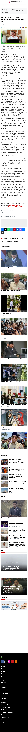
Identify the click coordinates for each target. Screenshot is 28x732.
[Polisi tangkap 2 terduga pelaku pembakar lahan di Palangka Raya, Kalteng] (4, 470)
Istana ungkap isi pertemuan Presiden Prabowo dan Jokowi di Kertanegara (12, 449)
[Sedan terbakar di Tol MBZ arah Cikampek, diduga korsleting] (4, 476)
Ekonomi (3, 682)
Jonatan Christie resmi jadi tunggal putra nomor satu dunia (16, 523)
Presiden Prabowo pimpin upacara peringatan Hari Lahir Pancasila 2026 (11, 358)
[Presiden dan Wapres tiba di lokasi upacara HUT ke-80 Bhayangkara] (14, 258)
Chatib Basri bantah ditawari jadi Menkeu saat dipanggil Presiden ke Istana (13, 289)
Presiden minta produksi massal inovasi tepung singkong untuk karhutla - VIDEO (12, 589)
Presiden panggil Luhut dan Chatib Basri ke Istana (13, 335)
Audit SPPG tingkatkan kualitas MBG (14, 644)
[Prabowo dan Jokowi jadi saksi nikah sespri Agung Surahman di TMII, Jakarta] (14, 372)
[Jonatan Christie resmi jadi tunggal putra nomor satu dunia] (4, 524)
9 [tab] (21, 595)
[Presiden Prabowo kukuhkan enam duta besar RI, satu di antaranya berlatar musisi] (14, 395)
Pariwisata (4, 685)
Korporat (3, 719)
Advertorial (4, 696)
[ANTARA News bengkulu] (15, 1)
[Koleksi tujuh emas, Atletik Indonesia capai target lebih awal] (14, 417)
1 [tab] (9, 572)
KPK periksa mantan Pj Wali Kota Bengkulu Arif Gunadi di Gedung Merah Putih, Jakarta (17, 544)
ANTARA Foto (5, 717)
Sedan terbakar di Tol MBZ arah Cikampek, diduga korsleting (16, 476)
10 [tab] (23, 595)
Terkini (3, 666)
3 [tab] (14, 572)
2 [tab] (12, 572)
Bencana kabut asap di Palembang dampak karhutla (13, 567)
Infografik (4, 597)
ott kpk (22, 238)
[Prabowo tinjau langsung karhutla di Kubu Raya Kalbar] (4, 531)
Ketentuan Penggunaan (7, 704)
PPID (2, 722)
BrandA (3, 714)
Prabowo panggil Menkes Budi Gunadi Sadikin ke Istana (12, 312)
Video (3, 574)
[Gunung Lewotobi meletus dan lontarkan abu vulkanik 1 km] (4, 490)
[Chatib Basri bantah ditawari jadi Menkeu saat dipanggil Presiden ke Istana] (14, 281)
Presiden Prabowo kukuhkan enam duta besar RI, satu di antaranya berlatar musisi (13, 403)
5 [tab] (18, 572)
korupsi (16, 241)
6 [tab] (15, 595)
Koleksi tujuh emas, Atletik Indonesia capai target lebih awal (13, 426)
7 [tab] (17, 595)
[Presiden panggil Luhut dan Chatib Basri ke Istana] (14, 326)
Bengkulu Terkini (5, 680)
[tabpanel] (14, 562)
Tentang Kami (5, 709)
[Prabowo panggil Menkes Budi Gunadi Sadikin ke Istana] (14, 304)
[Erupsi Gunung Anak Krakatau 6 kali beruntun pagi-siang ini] (4, 483)
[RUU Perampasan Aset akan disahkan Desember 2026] (14, 508)
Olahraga (3, 687)
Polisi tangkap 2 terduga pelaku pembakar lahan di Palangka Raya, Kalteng (16, 469)
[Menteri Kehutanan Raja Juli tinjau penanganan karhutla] (4, 538)
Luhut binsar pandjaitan (11, 238)
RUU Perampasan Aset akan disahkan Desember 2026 (12, 517)
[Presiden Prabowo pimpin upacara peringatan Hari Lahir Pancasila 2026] (14, 349)
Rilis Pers (3, 698)
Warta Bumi (4, 690)
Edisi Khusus (12, 9)
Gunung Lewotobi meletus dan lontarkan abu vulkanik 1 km (17, 490)
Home (5, 9)
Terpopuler (4, 455)
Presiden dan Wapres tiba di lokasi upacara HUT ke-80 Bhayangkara (13, 267)
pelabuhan (9, 241)
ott (3, 241)
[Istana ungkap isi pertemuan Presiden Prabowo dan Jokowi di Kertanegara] (14, 440)
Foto (2, 550)
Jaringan (3, 702)
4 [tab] (16, 572)
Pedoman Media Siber (7, 712)
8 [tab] (19, 595)
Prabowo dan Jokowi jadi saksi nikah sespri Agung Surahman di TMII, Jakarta (13, 380)
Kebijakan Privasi (5, 707)
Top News (4, 496)
